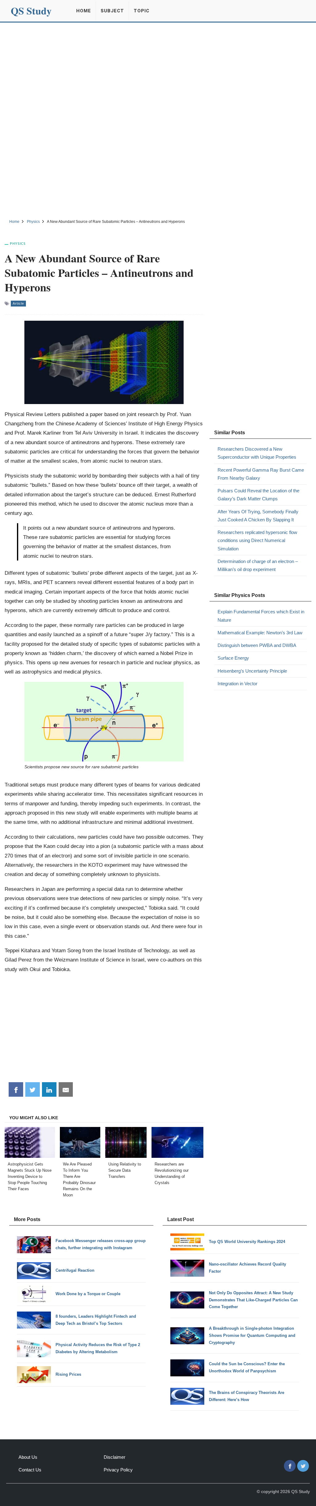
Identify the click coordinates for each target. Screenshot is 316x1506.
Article (18, 303)
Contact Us (30, 1469)
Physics (18, 243)
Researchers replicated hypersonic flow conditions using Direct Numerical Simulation (257, 540)
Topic (141, 11)
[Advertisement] (158, 69)
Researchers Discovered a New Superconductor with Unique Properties (257, 453)
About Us (28, 1457)
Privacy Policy (118, 1469)
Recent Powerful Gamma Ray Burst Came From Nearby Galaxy (261, 474)
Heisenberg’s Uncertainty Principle (252, 671)
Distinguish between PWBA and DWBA (257, 645)
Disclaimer (114, 1457)
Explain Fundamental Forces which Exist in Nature (261, 615)
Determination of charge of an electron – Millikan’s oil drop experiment (258, 565)
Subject (112, 11)
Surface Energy (233, 658)
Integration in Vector (237, 683)
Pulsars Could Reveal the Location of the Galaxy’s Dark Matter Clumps (258, 494)
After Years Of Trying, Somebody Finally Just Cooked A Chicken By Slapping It (258, 515)
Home (83, 11)
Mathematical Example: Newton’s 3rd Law (260, 632)
